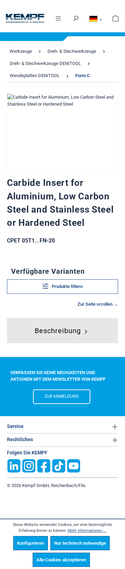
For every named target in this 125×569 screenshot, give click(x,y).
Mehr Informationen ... (87, 530)
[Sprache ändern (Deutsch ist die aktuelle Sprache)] (95, 20)
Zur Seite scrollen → (97, 304)
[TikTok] (59, 465)
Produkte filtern (67, 286)
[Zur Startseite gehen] (25, 18)
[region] (62, 132)
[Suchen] (75, 18)
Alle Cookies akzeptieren (61, 559)
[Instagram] (29, 465)
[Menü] (58, 18)
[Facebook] (44, 465)
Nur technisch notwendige (80, 543)
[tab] (62, 329)
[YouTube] (74, 465)
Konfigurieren (30, 543)
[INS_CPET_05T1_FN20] (62, 132)
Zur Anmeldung (61, 396)
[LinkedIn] (14, 465)
